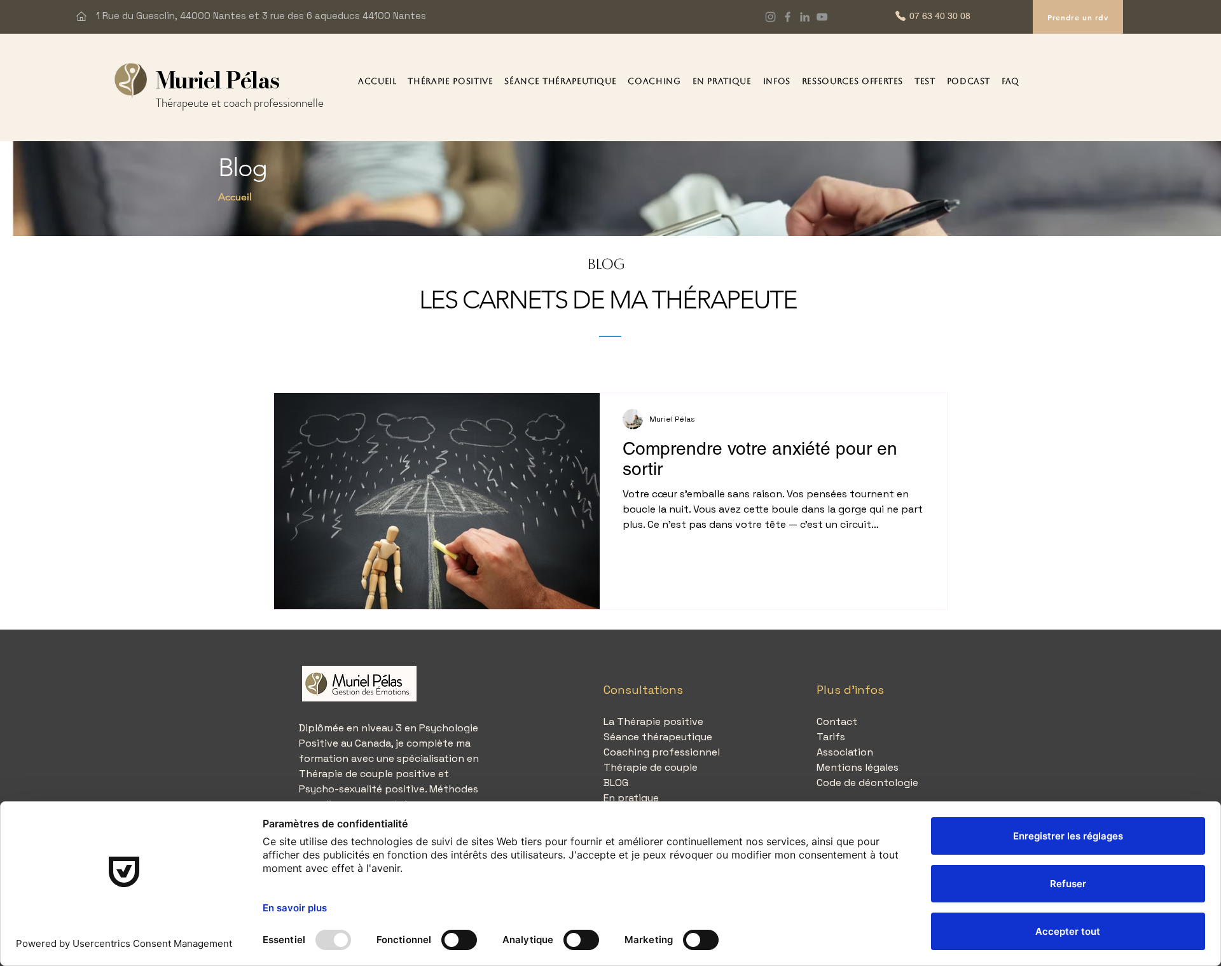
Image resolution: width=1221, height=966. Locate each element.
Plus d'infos (850, 689)
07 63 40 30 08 (939, 16)
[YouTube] (822, 17)
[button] (450, 81)
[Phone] (900, 16)
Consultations (643, 689)
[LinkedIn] (804, 17)
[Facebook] (787, 17)
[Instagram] (770, 17)
